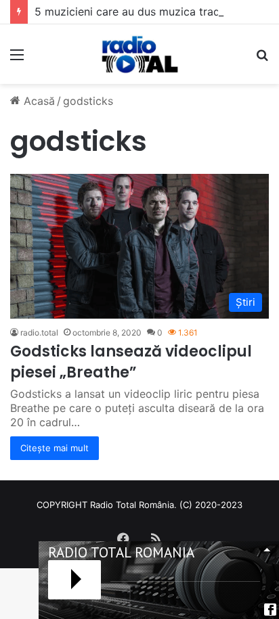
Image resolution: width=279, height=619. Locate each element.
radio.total (39, 332)
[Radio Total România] (139, 54)
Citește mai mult (54, 447)
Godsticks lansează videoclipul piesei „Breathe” (131, 362)
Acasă (37, 101)
